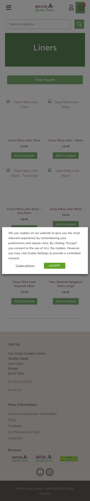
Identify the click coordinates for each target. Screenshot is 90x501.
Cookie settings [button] (25, 265)
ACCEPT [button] (54, 265)
